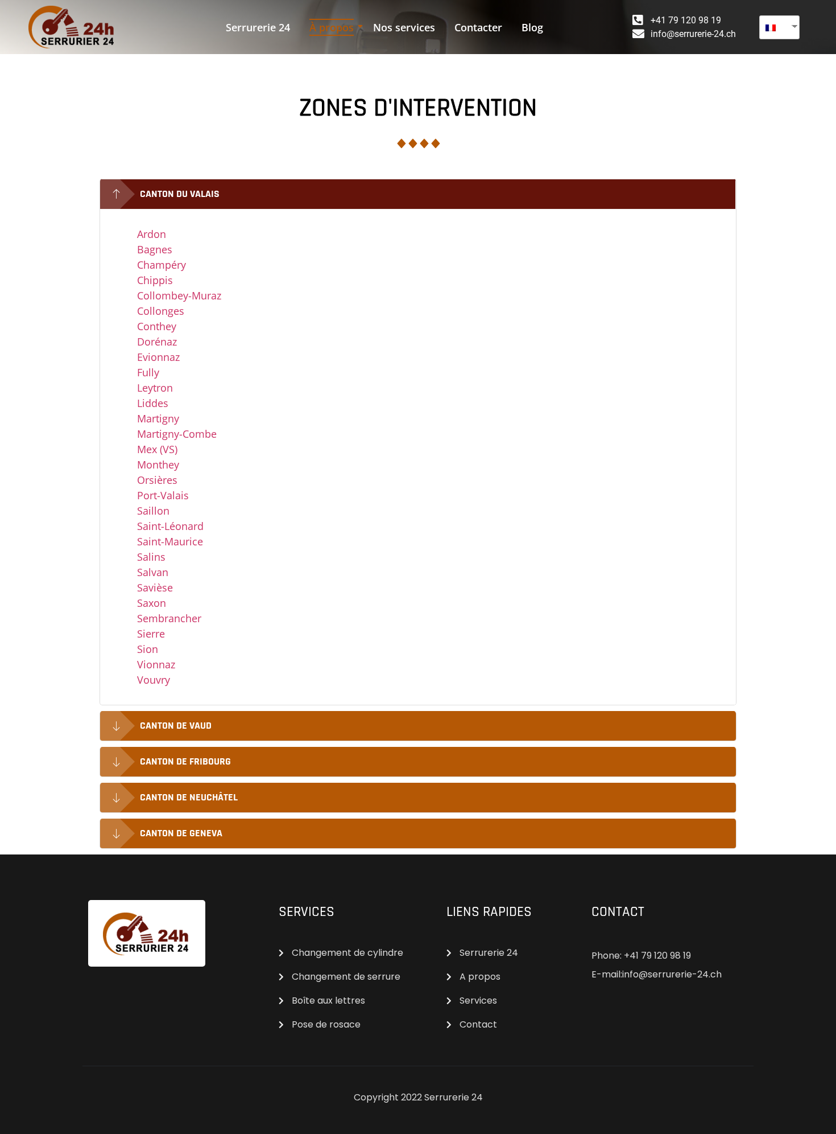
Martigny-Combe (177, 434)
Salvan (152, 572)
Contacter (478, 27)
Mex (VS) (157, 449)
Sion (147, 649)
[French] (775, 27)
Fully (148, 372)
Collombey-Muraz (179, 295)
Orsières (157, 480)
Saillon (153, 510)
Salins (151, 557)
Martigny (158, 418)
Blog (532, 27)
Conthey (156, 326)
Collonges (160, 311)
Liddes (152, 403)
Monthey (158, 464)
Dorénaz (157, 341)
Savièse (155, 587)
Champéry (161, 265)
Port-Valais (163, 495)
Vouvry (153, 680)
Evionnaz (158, 357)
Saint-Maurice (170, 541)
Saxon (151, 603)
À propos (331, 27)
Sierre (151, 633)
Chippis (155, 280)
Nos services (404, 27)
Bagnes (154, 249)
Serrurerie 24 (258, 27)
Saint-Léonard (170, 526)
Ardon (151, 234)
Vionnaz (156, 664)
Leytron (155, 388)
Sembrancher (169, 618)
